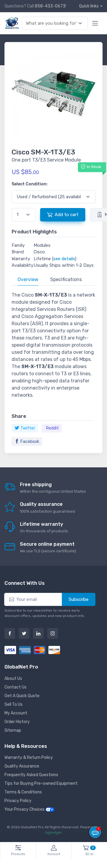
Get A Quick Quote (22, 695)
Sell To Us (13, 704)
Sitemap (12, 730)
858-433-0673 (50, 6)
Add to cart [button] (66, 214)
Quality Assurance (21, 766)
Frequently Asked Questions (31, 774)
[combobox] (51, 23)
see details (64, 258)
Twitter (28, 428)
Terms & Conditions (23, 792)
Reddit (52, 428)
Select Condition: (30, 184)
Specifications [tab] (66, 279)
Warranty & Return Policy (28, 757)
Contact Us (15, 687)
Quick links (89, 6)
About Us (13, 678)
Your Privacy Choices (24, 809)
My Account (15, 713)
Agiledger (53, 832)
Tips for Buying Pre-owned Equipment (41, 783)
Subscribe (79, 599)
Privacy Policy (18, 800)
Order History (17, 721)
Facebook (30, 441)
